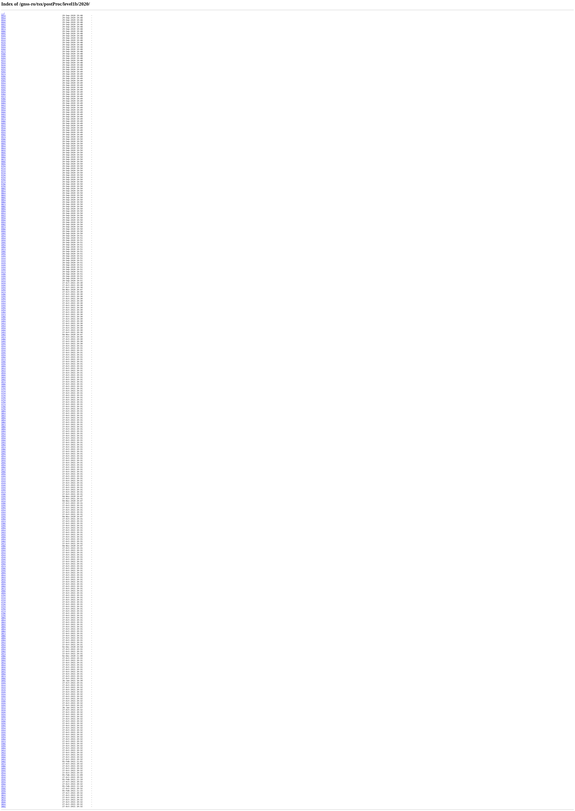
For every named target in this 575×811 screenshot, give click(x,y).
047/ (3, 119)
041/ (3, 105)
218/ (3, 494)
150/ (3, 343)
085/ (3, 200)
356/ (3, 784)
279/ (3, 615)
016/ (3, 49)
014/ (3, 45)
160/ (3, 366)
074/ (3, 175)
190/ (3, 431)
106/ (3, 247)
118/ (3, 274)
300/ (3, 660)
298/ (3, 656)
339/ (3, 746)
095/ (3, 222)
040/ (3, 103)
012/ (3, 40)
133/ (3, 305)
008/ (3, 31)
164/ (3, 375)
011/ (3, 38)
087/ (3, 204)
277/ (3, 611)
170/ (3, 388)
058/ (3, 139)
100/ (3, 233)
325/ (3, 714)
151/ (3, 346)
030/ (3, 81)
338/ (3, 743)
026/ (3, 72)
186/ (3, 422)
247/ (3, 543)
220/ (3, 498)
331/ (3, 728)
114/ (3, 265)
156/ (3, 357)
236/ (3, 519)
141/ (3, 323)
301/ (3, 663)
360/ (3, 793)
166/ (3, 379)
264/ (3, 582)
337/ (3, 741)
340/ (3, 748)
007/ (3, 29)
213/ (3, 483)
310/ (3, 683)
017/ (3, 51)
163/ (3, 373)
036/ (3, 94)
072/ (3, 170)
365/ (3, 804)
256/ (3, 564)
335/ (3, 737)
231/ (3, 510)
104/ (3, 242)
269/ (3, 593)
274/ (3, 604)
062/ (3, 148)
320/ (3, 705)
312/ (3, 687)
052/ (3, 125)
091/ (3, 213)
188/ (3, 427)
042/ (3, 108)
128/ (3, 294)
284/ (3, 627)
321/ (3, 707)
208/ (3, 472)
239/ (3, 525)
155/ (3, 355)
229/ (3, 505)
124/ (3, 285)
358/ (3, 788)
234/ (3, 516)
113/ (3, 263)
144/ (3, 330)
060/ (3, 143)
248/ (3, 546)
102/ (3, 238)
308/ (3, 678)
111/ (3, 258)
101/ (3, 236)
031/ (3, 83)
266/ (3, 586)
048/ (3, 121)
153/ (3, 350)
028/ (3, 76)
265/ (3, 584)
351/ (3, 773)
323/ (3, 710)
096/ (3, 224)
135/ (3, 310)
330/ (3, 725)
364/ (3, 802)
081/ (3, 191)
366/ (3, 806)
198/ (3, 449)
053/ (3, 128)
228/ (3, 503)
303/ (3, 667)
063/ (3, 150)
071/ (3, 168)
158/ (3, 361)
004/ (3, 22)
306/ (3, 674)
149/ (3, 341)
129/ (3, 296)
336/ (3, 739)
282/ (3, 622)
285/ (3, 629)
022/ (3, 63)
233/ (3, 514)
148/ (3, 339)
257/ (3, 566)
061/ (3, 146)
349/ (3, 768)
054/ (3, 130)
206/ (3, 467)
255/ (3, 561)
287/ (3, 633)
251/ (3, 552)
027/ (3, 74)
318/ (3, 701)
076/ (3, 179)
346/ (3, 761)
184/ (3, 418)
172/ (3, 393)
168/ (3, 384)
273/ (3, 602)
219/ (3, 496)
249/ (3, 548)
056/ (3, 134)
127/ (3, 292)
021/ (3, 60)
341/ (3, 750)
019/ (3, 56)
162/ (3, 370)
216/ (3, 489)
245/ (3, 539)
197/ (3, 447)
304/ (3, 669)
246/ (3, 541)
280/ (3, 618)
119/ (3, 276)
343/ (3, 755)
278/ (3, 613)
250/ (3, 550)
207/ (3, 469)
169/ (3, 386)
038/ (3, 99)
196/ (3, 445)
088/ (3, 206)
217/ (3, 492)
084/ (3, 197)
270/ (3, 595)
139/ (3, 319)
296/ (3, 651)
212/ (3, 480)
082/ (3, 193)
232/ (3, 512)
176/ (3, 402)
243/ (3, 534)
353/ (3, 777)
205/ (3, 465)
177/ (3, 404)
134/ (3, 307)
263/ (3, 579)
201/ (3, 456)
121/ (3, 281)
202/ (3, 458)
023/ (3, 65)
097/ (3, 227)
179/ (3, 409)
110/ (3, 256)
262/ (3, 577)
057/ (3, 137)
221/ (3, 501)
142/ (3, 325)
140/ (3, 321)
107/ (3, 249)
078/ (3, 184)
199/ (3, 451)
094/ (3, 220)
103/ (3, 240)
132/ (3, 303)
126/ (3, 290)
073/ (3, 173)
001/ (3, 15)
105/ (3, 245)
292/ (3, 645)
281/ (3, 620)
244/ (3, 537)
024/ (3, 67)
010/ (3, 36)
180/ (3, 411)
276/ (3, 609)
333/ (3, 732)
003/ (3, 20)
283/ (3, 624)
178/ (3, 406)
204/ (3, 463)
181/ (3, 413)
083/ (3, 195)
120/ (3, 278)
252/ (3, 555)
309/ (3, 680)
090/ (3, 211)
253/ (3, 557)
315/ (3, 694)
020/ (3, 58)
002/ (3, 18)
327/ (3, 719)
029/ (3, 78)
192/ (3, 436)
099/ (3, 231)
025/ (3, 69)
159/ (3, 364)
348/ (3, 766)
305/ (3, 671)
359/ (3, 791)
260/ (3, 573)
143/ (3, 328)
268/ (3, 591)
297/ (3, 654)
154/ (3, 352)
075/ (3, 177)
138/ (3, 316)
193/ (3, 438)
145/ (3, 332)
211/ (3, 478)
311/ (3, 685)
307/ (3, 676)
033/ (3, 87)
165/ (3, 377)
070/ (3, 166)
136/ (3, 312)
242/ (3, 532)
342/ (3, 752)
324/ (3, 712)
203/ (3, 460)
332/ (3, 730)
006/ (3, 27)
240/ (3, 528)
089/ (3, 209)
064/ (3, 152)
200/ (3, 454)
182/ (3, 415)
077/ (3, 182)
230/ (3, 507)
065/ (3, 155)
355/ (3, 782)
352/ (3, 775)
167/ (3, 382)
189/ (3, 429)
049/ (3, 123)
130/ (3, 298)
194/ (3, 440)
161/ (3, 368)
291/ (3, 642)
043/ (3, 110)
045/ (3, 114)
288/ (3, 636)
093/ (3, 218)
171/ (3, 391)
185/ (3, 420)
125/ (3, 287)
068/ (3, 161)
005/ (3, 24)
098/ (3, 229)
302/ (3, 665)
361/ (3, 795)
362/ (3, 797)
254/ (3, 559)
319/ (3, 703)
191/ (3, 433)
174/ (3, 397)
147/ (3, 337)
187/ (3, 424)
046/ (3, 116)
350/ (3, 770)
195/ (3, 442)
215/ (3, 487)
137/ (3, 314)
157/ (3, 359)
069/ (3, 164)
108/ (3, 251)
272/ (3, 600)
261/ (3, 575)
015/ (3, 47)
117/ (3, 272)
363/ (3, 800)
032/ (3, 85)
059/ (3, 141)
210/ (3, 476)
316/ (3, 696)
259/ (3, 570)
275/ (3, 606)
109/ (3, 254)
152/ (3, 348)
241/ (3, 530)
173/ (3, 395)
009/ (3, 33)
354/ (3, 779)
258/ (3, 568)
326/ (3, 716)
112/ (3, 260)
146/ (3, 334)
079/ (3, 186)
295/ (3, 649)
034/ (3, 90)
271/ (3, 597)
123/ (3, 283)
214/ (3, 485)
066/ (3, 157)
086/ (3, 202)
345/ (3, 759)
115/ (3, 267)
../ (3, 13)
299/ (3, 658)
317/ (3, 698)
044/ (3, 112)
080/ (3, 188)
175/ (3, 400)
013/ (3, 42)
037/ (3, 96)
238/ (3, 523)
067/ (3, 159)
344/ (3, 757)
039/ (3, 101)
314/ (3, 692)
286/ (3, 631)
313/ (3, 689)
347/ (3, 764)
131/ (3, 301)
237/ (3, 521)
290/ (3, 640)
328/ (3, 721)
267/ (3, 588)
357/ (3, 786)
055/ (3, 132)
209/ (3, 474)
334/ (3, 734)
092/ (3, 215)
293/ (3, 647)
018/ (3, 54)
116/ (3, 269)
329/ (3, 723)
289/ (3, 638)
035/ (3, 92)
